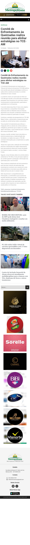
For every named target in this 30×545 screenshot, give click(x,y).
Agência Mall (24, 497)
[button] (1, 19)
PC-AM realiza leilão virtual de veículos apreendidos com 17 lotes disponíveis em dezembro (14, 247)
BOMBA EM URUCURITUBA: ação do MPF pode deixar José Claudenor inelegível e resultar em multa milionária (14, 218)
